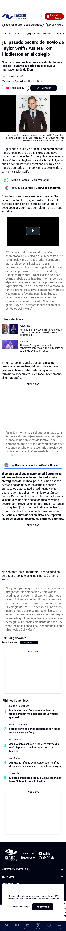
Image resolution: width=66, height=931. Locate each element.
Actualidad (19, 33)
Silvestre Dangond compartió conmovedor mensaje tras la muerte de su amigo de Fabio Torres (41, 348)
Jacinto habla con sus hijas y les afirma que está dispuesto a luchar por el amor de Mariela (34, 747)
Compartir (46, 88)
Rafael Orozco (16, 739)
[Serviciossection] (62, 876)
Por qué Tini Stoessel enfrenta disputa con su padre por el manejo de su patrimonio (41, 332)
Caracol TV (7, 33)
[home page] (14, 16)
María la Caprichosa (19, 706)
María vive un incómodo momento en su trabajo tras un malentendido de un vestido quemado (34, 714)
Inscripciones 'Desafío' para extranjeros (23, 25)
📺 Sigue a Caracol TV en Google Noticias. (35, 465)
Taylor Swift (29, 642)
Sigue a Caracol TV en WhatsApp (30, 179)
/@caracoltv (17, 87)
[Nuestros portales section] (62, 869)
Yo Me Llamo (15, 773)
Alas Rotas (14, 758)
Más (59, 928)
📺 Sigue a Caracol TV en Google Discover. (36, 187)
